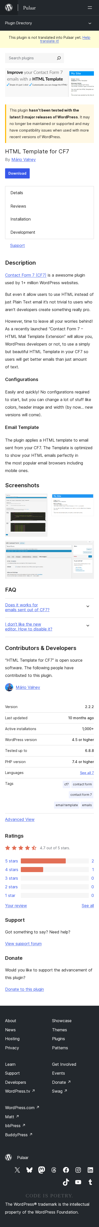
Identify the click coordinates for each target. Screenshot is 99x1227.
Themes (59, 1029)
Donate (61, 1082)
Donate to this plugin (24, 989)
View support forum (23, 943)
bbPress (15, 1125)
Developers (15, 1082)
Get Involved (64, 1064)
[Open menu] (91, 7)
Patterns (60, 1047)
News (10, 1029)
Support (17, 245)
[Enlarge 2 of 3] (87, 500)
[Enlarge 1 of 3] (40, 500)
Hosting (12, 1038)
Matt (12, 1116)
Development (22, 232)
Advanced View (20, 819)
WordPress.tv (20, 1091)
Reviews (18, 206)
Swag (60, 1091)
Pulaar (22, 1157)
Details (16, 192)
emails (87, 805)
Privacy (12, 1047)
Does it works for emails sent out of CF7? (27, 607)
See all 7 (87, 773)
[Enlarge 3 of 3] (87, 547)
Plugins (58, 1038)
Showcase (62, 1020)
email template (67, 805)
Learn (10, 1064)
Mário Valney (23, 159)
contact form (82, 784)
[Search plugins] (59, 58)
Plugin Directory (18, 23)
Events (58, 1073)
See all (88, 905)
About (10, 1020)
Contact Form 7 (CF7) (25, 275)
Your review (16, 905)
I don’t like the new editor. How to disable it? (28, 626)
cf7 (66, 784)
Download (17, 173)
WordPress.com (22, 1107)
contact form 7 (81, 795)
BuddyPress (19, 1134)
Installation (20, 219)
